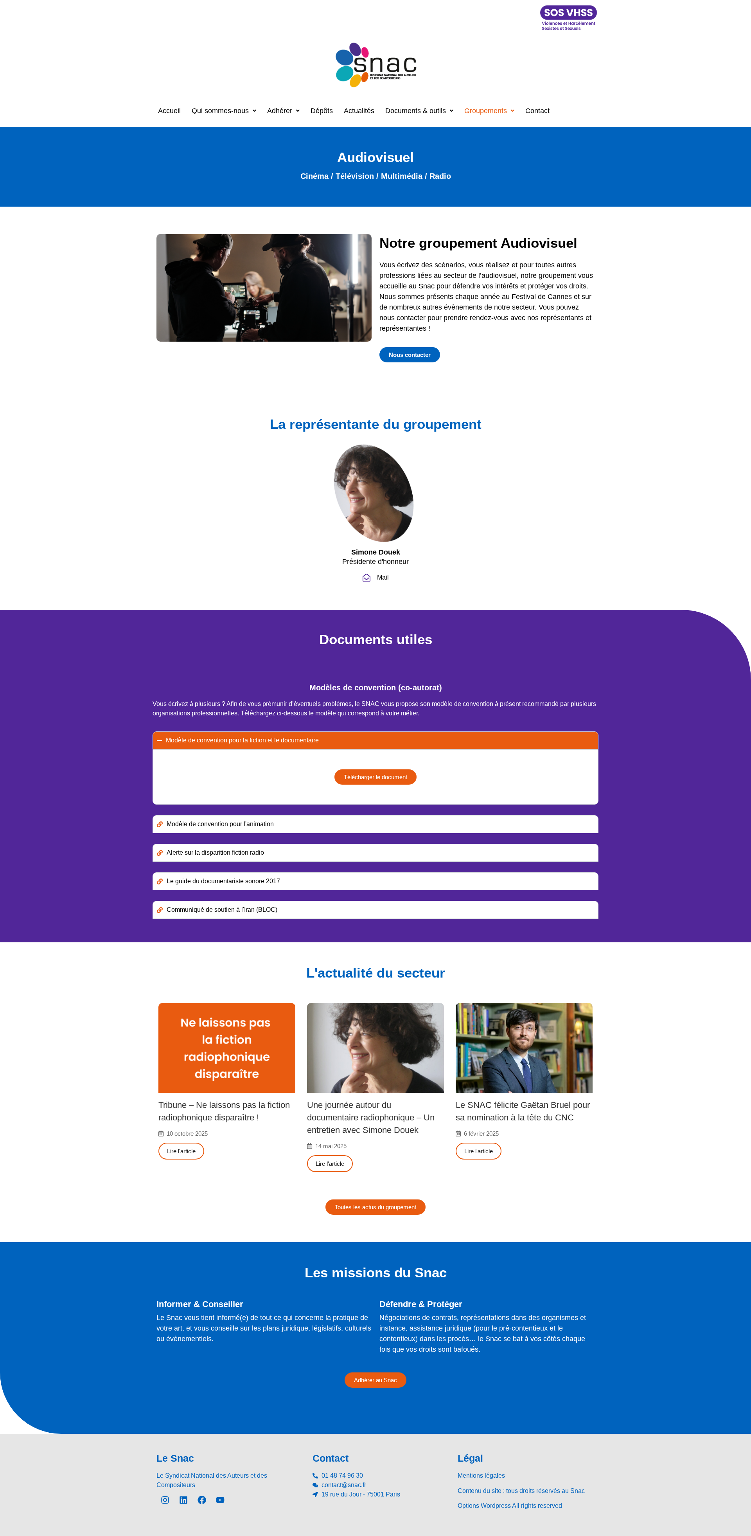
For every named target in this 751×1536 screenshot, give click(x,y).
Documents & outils (415, 111)
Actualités (359, 111)
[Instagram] (165, 1500)
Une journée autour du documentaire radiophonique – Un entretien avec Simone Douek (371, 1117)
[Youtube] (220, 1500)
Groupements (485, 111)
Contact (537, 111)
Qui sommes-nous (220, 111)
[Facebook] (201, 1500)
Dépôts (322, 111)
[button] (224, 111)
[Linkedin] (183, 1500)
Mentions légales (481, 1475)
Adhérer (279, 111)
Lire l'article (181, 1151)
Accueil (169, 111)
